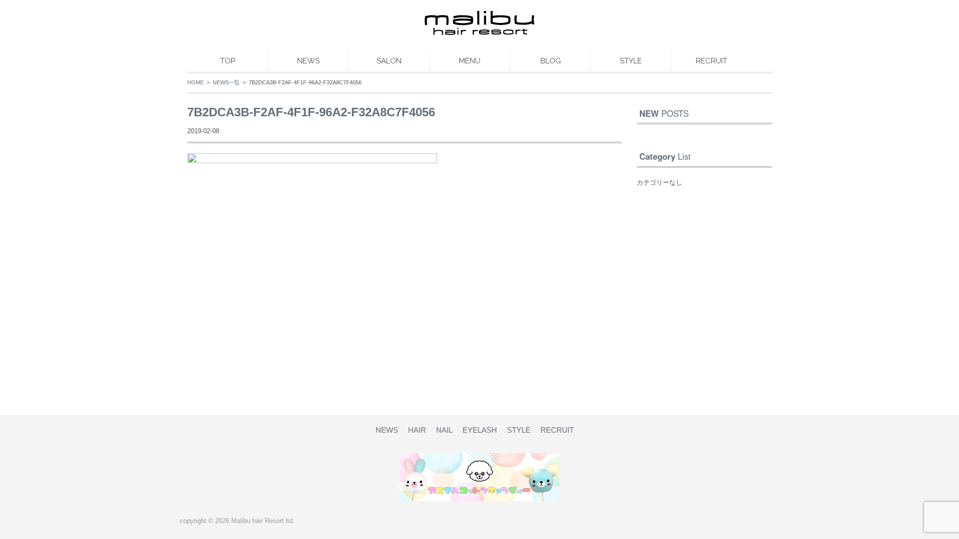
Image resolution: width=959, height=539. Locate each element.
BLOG (550, 60)
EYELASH (480, 430)
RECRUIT (711, 60)
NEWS (308, 60)
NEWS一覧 (226, 82)
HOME (195, 82)
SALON (389, 60)
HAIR (417, 430)
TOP (227, 60)
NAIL (444, 430)
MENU (469, 60)
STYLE (631, 60)
